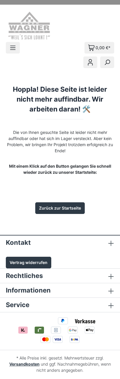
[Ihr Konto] (90, 62)
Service (17, 305)
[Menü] (13, 48)
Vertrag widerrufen (28, 262)
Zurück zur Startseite (60, 208)
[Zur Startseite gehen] (37, 25)
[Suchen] (107, 62)
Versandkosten (24, 364)
